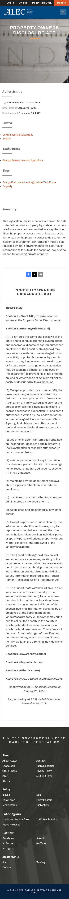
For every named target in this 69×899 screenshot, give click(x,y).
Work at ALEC (44, 776)
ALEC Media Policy (47, 819)
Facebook (8, 838)
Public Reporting (45, 766)
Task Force (8, 800)
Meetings (41, 862)
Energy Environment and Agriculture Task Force (29, 182)
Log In (10, 3)
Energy (6, 138)
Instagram (8, 848)
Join (4, 862)
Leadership (8, 766)
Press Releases (11, 824)
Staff (5, 776)
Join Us (23, 3)
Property (7, 186)
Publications (43, 805)
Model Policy (9, 805)
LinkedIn (40, 838)
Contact (40, 760)
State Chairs (9, 771)
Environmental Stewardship (17, 134)
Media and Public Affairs (15, 819)
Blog (38, 794)
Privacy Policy (44, 771)
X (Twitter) (8, 843)
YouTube (41, 843)
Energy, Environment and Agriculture (22, 160)
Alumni (6, 781)
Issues (6, 794)
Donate (61, 3)
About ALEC (9, 760)
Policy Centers (44, 800)
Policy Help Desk (42, 3)
